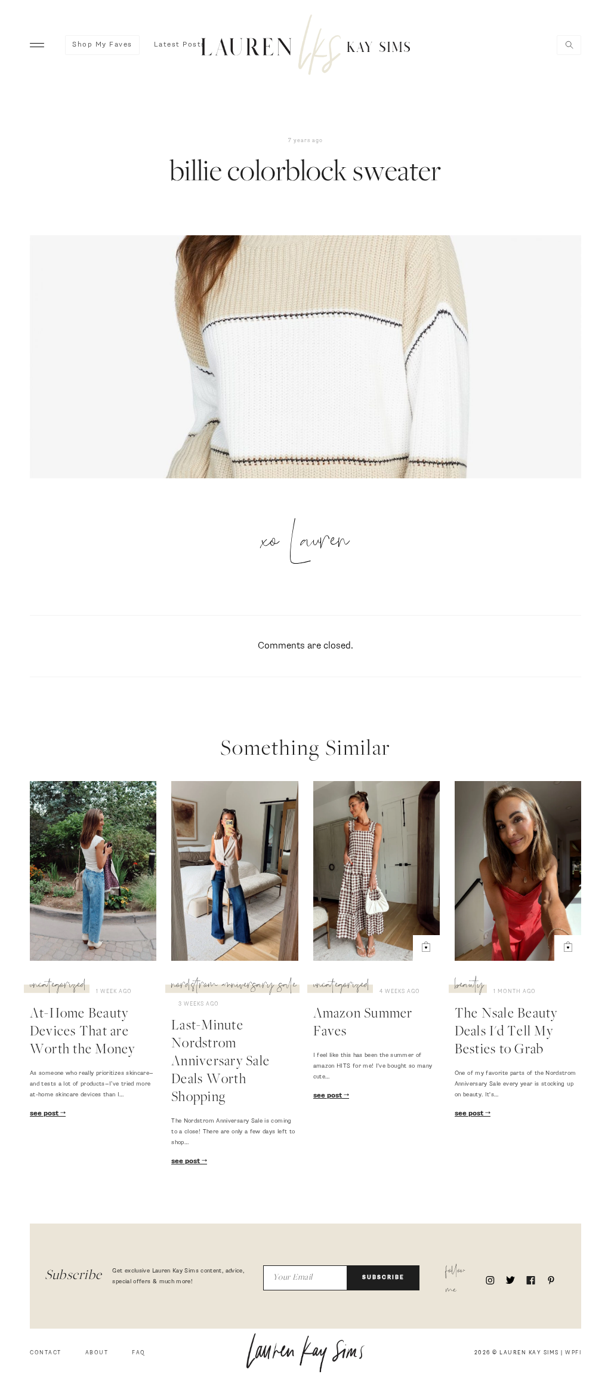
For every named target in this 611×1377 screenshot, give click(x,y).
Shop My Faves (102, 44)
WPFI (573, 1353)
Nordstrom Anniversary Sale (234, 986)
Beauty (469, 986)
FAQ (139, 1353)
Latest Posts (180, 44)
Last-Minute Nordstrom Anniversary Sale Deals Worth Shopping (220, 1062)
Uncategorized (58, 986)
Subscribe (383, 1277)
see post (45, 1113)
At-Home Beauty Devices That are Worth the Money (82, 1032)
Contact (45, 1353)
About (97, 1353)
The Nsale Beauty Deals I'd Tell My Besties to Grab (506, 1032)
